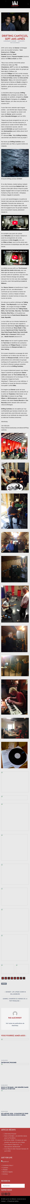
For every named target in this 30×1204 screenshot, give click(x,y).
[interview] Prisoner (8, 1062)
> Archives (4, 1174)
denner (4, 983)
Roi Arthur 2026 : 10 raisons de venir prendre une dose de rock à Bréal (14, 1114)
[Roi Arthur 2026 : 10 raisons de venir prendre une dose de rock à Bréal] (15, 1099)
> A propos (4, 1167)
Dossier (13, 41)
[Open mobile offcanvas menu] (5, 1)
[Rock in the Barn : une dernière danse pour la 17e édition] (15, 1073)
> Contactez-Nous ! (7, 1165)
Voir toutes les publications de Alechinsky (15, 1024)
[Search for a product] (28, 4)
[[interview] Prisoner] (15, 1048)
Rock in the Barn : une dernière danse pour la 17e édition (14, 1088)
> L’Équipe (4, 1169)
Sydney (16, 1201)
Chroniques (7, 41)
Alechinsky (16, 42)
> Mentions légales (7, 1172)
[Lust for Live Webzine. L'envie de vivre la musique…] (15, 4)
